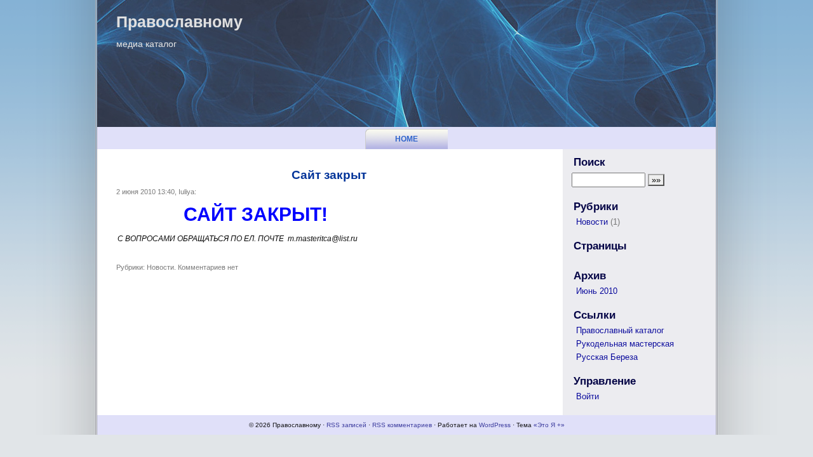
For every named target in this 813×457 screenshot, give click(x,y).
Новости (160, 267)
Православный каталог (620, 330)
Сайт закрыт (329, 175)
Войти (587, 396)
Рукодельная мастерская (625, 343)
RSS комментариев (402, 424)
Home (406, 139)
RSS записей (346, 424)
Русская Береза (607, 357)
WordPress (495, 424)
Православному (179, 21)
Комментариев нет (208, 267)
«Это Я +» (549, 424)
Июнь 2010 (596, 291)
